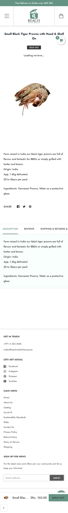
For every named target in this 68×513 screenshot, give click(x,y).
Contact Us (9, 427)
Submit (56, 478)
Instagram (13, 371)
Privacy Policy (10, 432)
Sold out (58, 498)
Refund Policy (10, 437)
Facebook (13, 366)
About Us (8, 402)
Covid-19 (8, 412)
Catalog (7, 407)
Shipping (8, 447)
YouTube (13, 381)
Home (6, 397)
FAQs (6, 422)
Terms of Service (11, 442)
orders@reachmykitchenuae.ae (18, 349)
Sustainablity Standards (15, 417)
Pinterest (13, 376)
